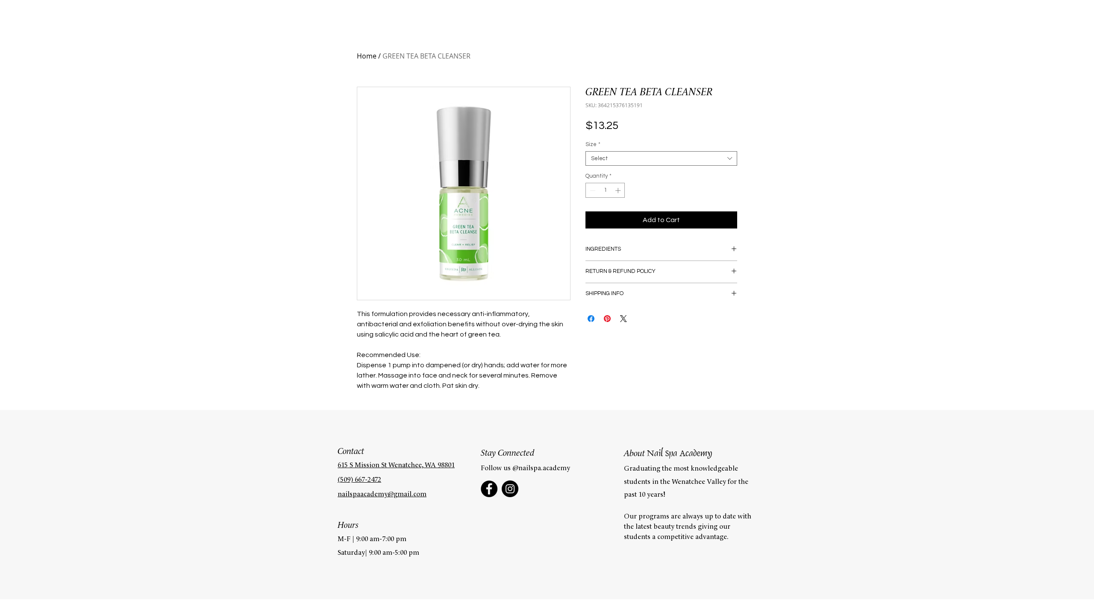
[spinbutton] (605, 190)
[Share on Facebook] (591, 318)
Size (592, 144)
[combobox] (661, 158)
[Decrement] (592, 190)
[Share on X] (623, 318)
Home (366, 56)
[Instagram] (510, 488)
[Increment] (619, 190)
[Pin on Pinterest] (607, 318)
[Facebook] (489, 488)
